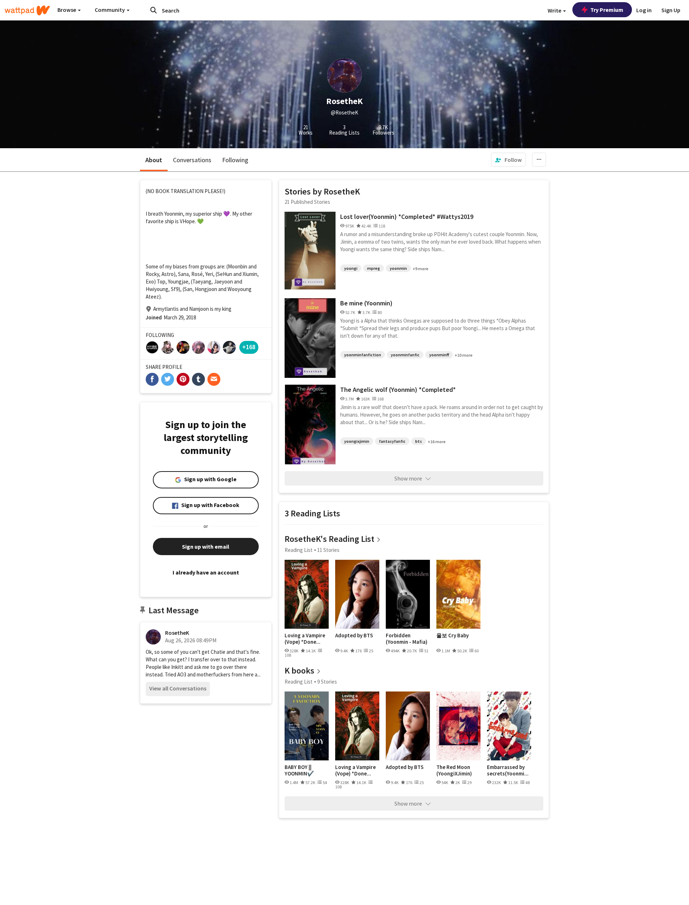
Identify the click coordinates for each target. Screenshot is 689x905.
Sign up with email (205, 546)
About (153, 160)
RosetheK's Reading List (329, 538)
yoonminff (439, 354)
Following (235, 160)
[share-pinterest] (183, 379)
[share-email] (213, 379)
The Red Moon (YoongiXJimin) (454, 770)
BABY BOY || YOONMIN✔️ (299, 770)
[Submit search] (153, 10)
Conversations (192, 160)
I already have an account (206, 572)
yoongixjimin (356, 441)
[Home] (27, 10)
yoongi (350, 268)
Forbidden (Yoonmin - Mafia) (406, 638)
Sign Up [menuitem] (670, 10)
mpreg (373, 268)
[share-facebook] (152, 379)
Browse (67, 9)
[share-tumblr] (198, 379)
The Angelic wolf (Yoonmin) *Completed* (398, 389)
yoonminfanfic (405, 354)
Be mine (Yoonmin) (366, 303)
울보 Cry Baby (452, 635)
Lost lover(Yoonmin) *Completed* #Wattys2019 (406, 216)
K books (299, 670)
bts (418, 441)
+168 (249, 347)
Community (110, 9)
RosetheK (177, 632)
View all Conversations (177, 688)
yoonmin (398, 268)
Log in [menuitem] (644, 10)
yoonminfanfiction (362, 354)
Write (555, 10)
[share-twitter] (167, 379)
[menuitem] (508, 160)
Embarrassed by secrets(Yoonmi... (508, 770)
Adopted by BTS (354, 635)
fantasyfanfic (392, 441)
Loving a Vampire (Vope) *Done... (305, 638)
